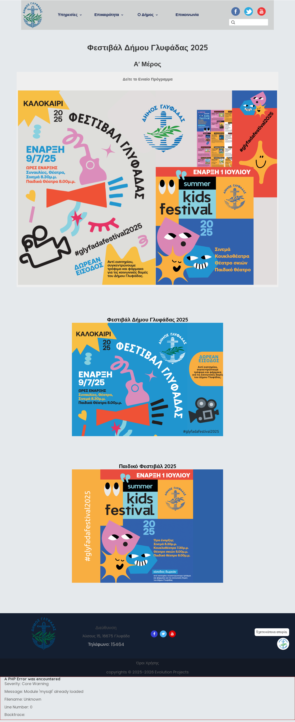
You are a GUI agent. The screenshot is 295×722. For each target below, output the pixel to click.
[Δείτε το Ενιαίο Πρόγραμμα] (147, 188)
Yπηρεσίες (68, 14)
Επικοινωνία (187, 14)
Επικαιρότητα (107, 14)
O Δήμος (146, 14)
